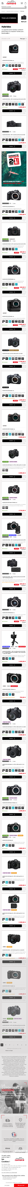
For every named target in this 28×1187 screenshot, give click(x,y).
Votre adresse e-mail (6, 1102)
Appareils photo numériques (12, 11)
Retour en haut (9, 1050)
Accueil (3, 11)
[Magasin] (21, 3)
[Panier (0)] (25, 3)
